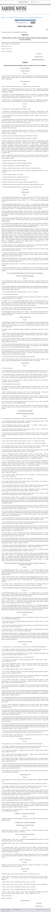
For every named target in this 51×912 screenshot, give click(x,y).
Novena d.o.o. (8, 911)
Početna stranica (35, 2)
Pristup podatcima (26, 909)
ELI (33, 909)
